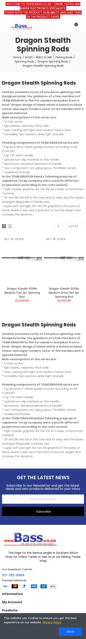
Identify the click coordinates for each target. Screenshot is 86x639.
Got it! (70, 632)
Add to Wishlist (32, 249)
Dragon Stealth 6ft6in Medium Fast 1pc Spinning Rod (22, 293)
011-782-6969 (13, 575)
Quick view (32, 257)
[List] (10, 226)
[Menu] (4, 26)
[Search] (68, 26)
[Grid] (4, 226)
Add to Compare (32, 241)
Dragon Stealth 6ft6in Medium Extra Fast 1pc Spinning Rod (64, 293)
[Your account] (82, 26)
